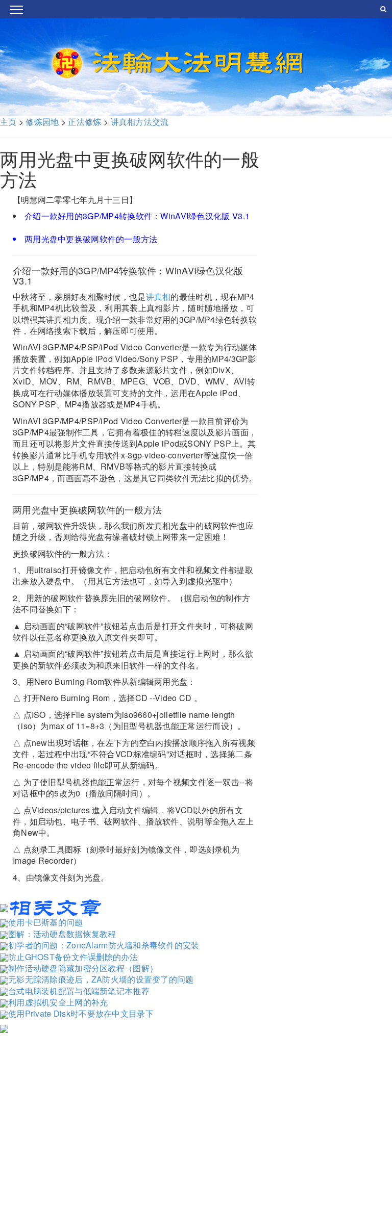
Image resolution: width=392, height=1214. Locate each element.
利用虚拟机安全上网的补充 (58, 1002)
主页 (8, 121)
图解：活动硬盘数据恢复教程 (62, 934)
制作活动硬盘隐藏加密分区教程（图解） (83, 968)
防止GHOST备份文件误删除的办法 (73, 957)
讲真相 (158, 296)
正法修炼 (84, 121)
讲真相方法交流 (140, 121)
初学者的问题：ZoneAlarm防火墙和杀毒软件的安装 (104, 945)
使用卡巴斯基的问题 (45, 922)
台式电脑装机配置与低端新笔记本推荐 (79, 991)
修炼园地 (42, 121)
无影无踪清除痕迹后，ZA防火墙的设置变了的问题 (101, 979)
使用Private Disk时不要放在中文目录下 (81, 1013)
